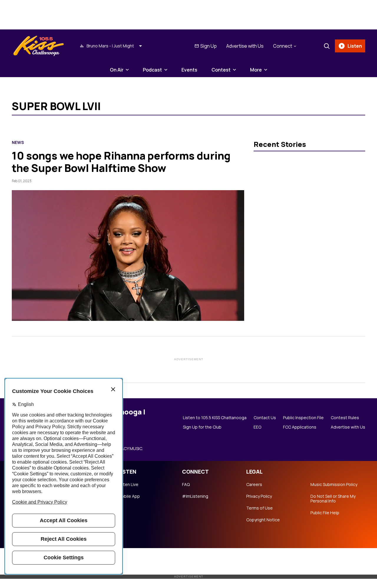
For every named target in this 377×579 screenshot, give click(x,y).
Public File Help (324, 512)
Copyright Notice (263, 519)
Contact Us (265, 417)
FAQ (186, 484)
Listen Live (128, 484)
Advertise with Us (245, 46)
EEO (257, 427)
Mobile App (129, 496)
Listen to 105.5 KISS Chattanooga (215, 417)
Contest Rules (345, 417)
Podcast (152, 69)
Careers (254, 484)
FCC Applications (299, 427)
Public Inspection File (303, 417)
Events (189, 69)
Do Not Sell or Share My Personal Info (332, 498)
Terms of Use (259, 508)
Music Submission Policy (333, 484)
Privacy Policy (259, 496)
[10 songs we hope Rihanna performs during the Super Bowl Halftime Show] (128, 255)
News (18, 142)
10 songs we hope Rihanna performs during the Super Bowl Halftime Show (121, 161)
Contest (221, 69)
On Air (116, 69)
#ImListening (195, 496)
